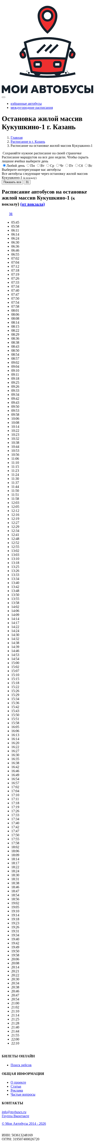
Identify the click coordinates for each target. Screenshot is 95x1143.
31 (27, 182)
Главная (17, 137)
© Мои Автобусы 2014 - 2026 (24, 1123)
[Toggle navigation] (3, 97)
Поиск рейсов (21, 1065)
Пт (71, 166)
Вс (90, 166)
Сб (81, 166)
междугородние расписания (32, 107)
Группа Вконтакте (15, 1116)
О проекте (18, 1082)
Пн (32, 166)
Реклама (17, 1090)
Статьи (16, 1086)
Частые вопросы (23, 1094)
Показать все (12, 182)
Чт (61, 166)
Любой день (15, 166)
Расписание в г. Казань (28, 141)
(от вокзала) (32, 204)
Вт (42, 166)
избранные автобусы (26, 103)
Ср (52, 166)
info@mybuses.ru (14, 1112)
